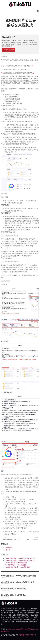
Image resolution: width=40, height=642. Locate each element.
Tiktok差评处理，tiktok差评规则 (16, 563)
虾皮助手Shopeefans (31, 629)
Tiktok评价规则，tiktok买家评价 (16, 565)
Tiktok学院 (8, 547)
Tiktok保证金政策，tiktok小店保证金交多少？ (20, 560)
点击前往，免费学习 (8, 50)
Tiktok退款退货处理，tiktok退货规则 (17, 567)
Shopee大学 (20, 629)
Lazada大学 (5, 631)
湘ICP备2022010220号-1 (27, 635)
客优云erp (11, 629)
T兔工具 (7, 550)
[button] (37, 10)
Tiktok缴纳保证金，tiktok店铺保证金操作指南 (20, 558)
